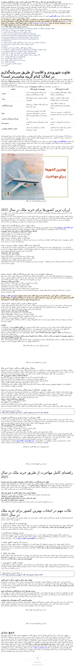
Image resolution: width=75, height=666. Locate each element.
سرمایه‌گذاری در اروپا (40, 370)
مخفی (3, 26)
